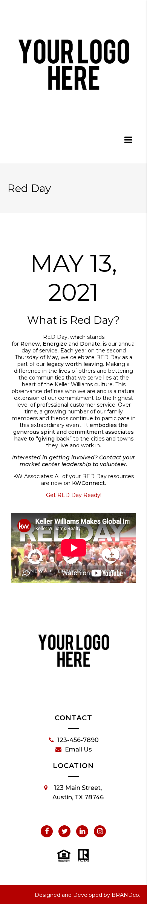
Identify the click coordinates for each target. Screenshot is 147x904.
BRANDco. (126, 895)
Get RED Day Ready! (73, 495)
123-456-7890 (78, 740)
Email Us (78, 749)
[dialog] (129, 139)
